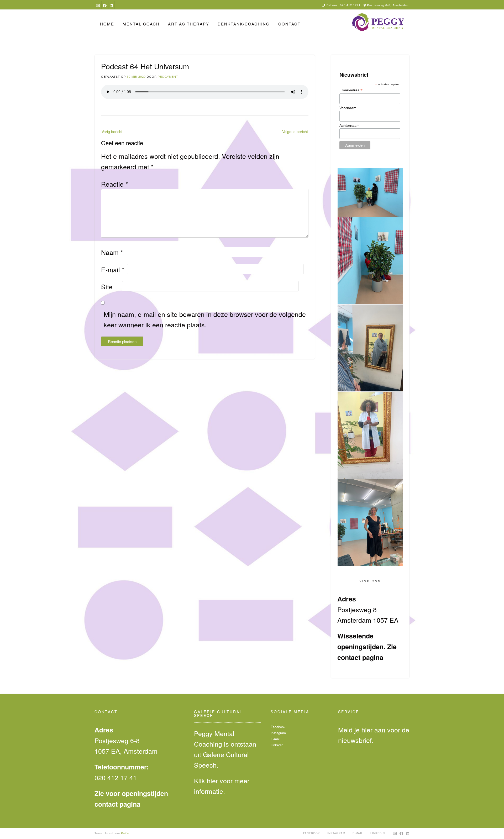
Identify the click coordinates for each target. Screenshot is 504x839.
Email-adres (351, 90)
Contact (289, 24)
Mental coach (141, 24)
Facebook (278, 726)
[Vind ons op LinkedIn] (111, 5)
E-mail (112, 269)
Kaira (125, 833)
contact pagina (360, 657)
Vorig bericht (112, 131)
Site (107, 286)
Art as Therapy (188, 24)
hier (212, 780)
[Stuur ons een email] (97, 5)
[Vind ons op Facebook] (104, 5)
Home (107, 24)
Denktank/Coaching (244, 24)
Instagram (278, 732)
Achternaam (349, 125)
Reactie (114, 183)
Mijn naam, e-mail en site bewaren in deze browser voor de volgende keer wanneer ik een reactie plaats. (205, 319)
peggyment (168, 76)
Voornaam (347, 108)
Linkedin (277, 744)
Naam (112, 252)
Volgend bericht (295, 131)
